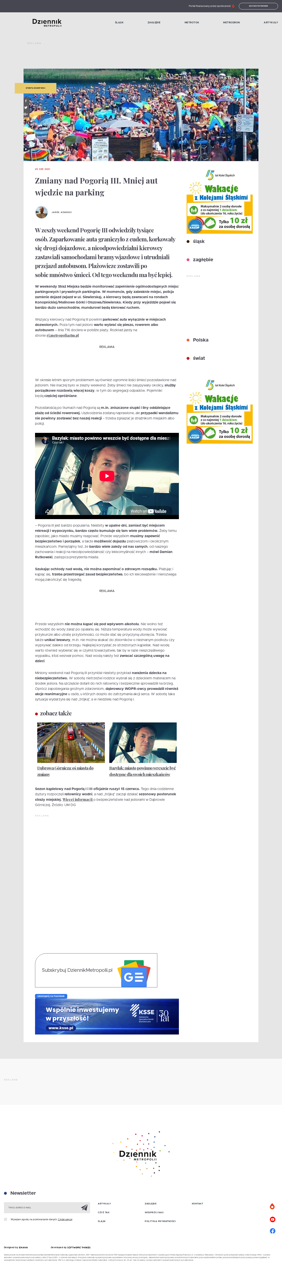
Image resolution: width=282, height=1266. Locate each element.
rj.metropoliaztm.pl (63, 335)
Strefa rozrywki (35, 88)
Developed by (59, 1247)
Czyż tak (103, 1212)
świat (198, 358)
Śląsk (119, 22)
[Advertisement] (107, 57)
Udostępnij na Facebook (51, 996)
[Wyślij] (84, 1207)
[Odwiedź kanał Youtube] (272, 1218)
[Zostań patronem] (272, 1206)
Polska (200, 340)
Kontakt (197, 1204)
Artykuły (271, 22)
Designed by (11, 1247)
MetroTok (192, 22)
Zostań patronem (258, 6)
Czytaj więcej (65, 1219)
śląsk (198, 241)
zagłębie (202, 259)
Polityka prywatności (160, 1221)
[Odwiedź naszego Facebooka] (272, 1230)
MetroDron (231, 22)
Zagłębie (154, 22)
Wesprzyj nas (154, 1212)
